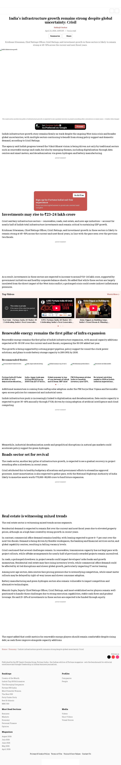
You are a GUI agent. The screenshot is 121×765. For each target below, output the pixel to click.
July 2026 (6, 740)
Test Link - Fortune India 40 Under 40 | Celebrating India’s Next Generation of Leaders (20, 322)
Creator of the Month (10, 678)
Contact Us (86, 754)
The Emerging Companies (13, 684)
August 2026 (7, 736)
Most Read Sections (11, 709)
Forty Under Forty (9, 697)
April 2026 (6, 749)
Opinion (5, 726)
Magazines (7, 732)
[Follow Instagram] (117, 657)
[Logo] (7, 11)
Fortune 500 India (9, 688)
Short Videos (67, 717)
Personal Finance (9, 723)
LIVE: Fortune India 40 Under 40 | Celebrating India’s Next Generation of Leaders (56, 322)
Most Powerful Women (11, 691)
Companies (66, 678)
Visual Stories (68, 720)
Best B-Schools (8, 700)
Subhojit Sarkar (60, 27)
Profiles (65, 673)
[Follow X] (109, 657)
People (65, 681)
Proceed (80, 126)
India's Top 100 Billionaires (13, 681)
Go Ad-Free (79, 195)
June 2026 (6, 743)
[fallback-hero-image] (12, 369)
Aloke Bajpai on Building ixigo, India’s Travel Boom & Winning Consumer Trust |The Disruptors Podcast (93, 323)
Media (65, 709)
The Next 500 (7, 694)
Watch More (112, 294)
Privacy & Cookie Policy (40, 754)
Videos (65, 714)
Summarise (55, 36)
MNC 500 (5, 704)
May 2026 (6, 746)
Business (5, 714)
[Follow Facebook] (104, 657)
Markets (5, 717)
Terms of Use (56, 754)
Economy (6, 720)
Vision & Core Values (72, 754)
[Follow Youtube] (113, 657)
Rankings (6, 673)
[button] (112, 11)
